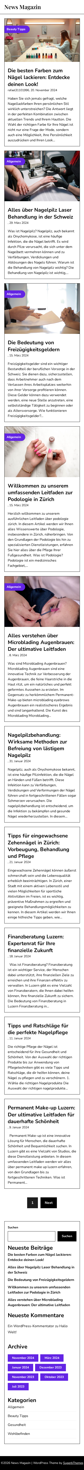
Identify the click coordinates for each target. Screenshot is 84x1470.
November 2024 (23, 1358)
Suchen (13, 1227)
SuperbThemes (73, 1463)
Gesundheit (17, 1424)
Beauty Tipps (18, 1416)
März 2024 (52, 1358)
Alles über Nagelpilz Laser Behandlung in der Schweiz (40, 213)
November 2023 (23, 1377)
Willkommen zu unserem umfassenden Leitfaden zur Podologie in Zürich (40, 492)
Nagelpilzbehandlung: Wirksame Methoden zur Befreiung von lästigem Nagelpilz (37, 745)
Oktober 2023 (54, 1377)
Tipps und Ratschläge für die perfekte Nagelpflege (38, 1029)
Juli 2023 (18, 1386)
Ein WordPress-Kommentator (31, 1326)
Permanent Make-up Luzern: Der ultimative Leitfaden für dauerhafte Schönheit (41, 1114)
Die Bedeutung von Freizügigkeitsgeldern (34, 346)
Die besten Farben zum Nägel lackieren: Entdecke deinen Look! (39, 77)
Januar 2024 (20, 1367)
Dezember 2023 (50, 1367)
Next (49, 1202)
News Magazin (22, 7)
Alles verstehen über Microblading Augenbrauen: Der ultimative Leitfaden (41, 642)
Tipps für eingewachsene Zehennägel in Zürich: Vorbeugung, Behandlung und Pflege (38, 846)
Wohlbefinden (19, 1433)
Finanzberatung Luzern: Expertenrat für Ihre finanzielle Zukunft (36, 943)
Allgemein (16, 1407)
